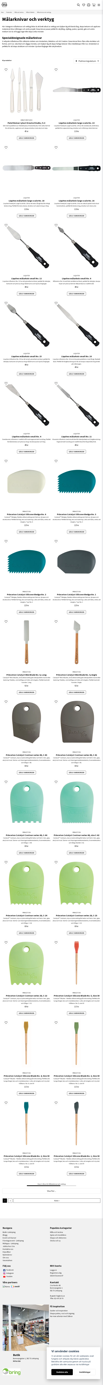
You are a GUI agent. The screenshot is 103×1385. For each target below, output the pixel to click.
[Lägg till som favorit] (83, 5)
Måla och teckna (19, 12)
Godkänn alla (62, 1372)
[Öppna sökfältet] (78, 5)
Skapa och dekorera (58, 1238)
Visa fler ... (51, 1191)
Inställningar (85, 1372)
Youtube (9, 1276)
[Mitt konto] (88, 5)
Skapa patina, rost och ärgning (62, 1313)
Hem (2, 12)
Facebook (10, 1270)
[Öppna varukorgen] (93, 5)
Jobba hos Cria (9, 1246)
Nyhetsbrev (7, 1255)
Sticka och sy (55, 1240)
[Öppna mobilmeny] (98, 5)
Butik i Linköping (9, 1232)
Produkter (9, 12)
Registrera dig (56, 1273)
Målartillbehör (30, 12)
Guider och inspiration (59, 1310)
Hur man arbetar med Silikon (61, 1316)
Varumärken (7, 1260)
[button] (6, 69)
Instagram (10, 1273)
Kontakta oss (8, 1249)
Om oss (6, 1257)
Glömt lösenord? (56, 1275)
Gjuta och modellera (58, 1235)
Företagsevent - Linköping (13, 1240)
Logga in (53, 1270)
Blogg (5, 1235)
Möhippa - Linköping (11, 1243)
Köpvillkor (7, 1252)
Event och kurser (9, 1238)
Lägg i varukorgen (26, 138)
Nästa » (57, 1201)
